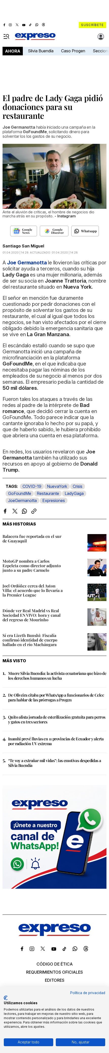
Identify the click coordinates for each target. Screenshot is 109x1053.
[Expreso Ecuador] (55, 934)
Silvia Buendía (40, 50)
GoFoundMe (19, 493)
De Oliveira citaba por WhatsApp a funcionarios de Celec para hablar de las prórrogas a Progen (56, 697)
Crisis (77, 486)
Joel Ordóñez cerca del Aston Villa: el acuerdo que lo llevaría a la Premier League (33, 590)
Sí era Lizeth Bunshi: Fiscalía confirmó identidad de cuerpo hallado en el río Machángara (30, 640)
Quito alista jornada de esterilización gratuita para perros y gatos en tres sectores (56, 719)
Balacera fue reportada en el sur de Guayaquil (32, 538)
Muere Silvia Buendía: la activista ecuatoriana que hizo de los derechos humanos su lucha (57, 676)
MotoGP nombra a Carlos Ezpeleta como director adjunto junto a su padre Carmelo (32, 565)
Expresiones (53, 500)
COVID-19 (32, 486)
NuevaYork (57, 486)
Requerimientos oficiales (54, 972)
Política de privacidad (87, 993)
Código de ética (55, 964)
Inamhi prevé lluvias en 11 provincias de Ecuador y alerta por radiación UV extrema (56, 741)
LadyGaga (74, 493)
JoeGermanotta (22, 500)
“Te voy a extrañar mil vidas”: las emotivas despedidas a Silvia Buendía (54, 763)
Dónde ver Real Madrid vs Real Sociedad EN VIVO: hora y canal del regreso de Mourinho (32, 615)
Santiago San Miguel (23, 246)
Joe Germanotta (27, 263)
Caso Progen (73, 50)
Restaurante (48, 493)
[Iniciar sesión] (101, 37)
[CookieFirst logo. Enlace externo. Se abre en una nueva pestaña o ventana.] (6, 998)
